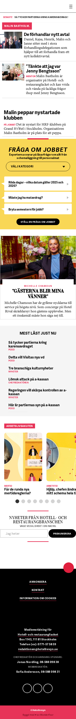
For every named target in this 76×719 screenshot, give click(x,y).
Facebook (27, 688)
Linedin (37, 688)
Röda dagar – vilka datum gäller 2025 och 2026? (35, 184)
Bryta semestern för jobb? (26, 209)
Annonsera (37, 582)
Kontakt (38, 590)
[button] (17, 501)
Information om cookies (38, 598)
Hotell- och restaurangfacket (38, 634)
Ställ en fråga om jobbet (38, 221)
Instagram (48, 688)
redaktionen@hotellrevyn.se (38, 649)
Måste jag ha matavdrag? (25, 197)
